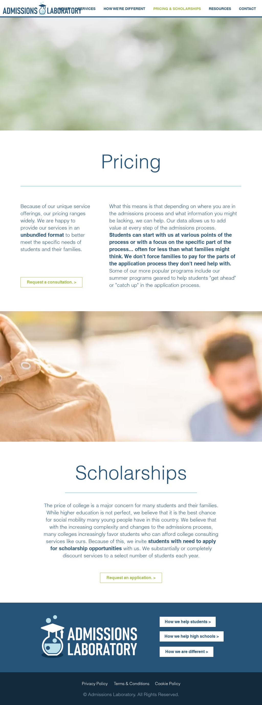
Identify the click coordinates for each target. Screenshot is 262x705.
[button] (87, 8)
